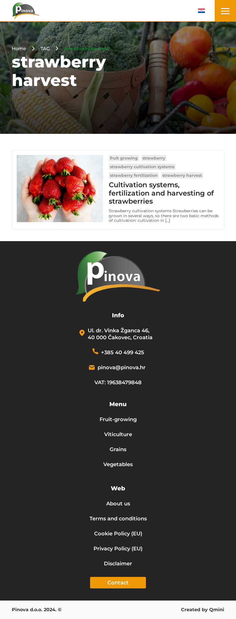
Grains (118, 449)
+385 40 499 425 (122, 352)
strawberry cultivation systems (142, 166)
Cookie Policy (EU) (118, 533)
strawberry (153, 158)
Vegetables (118, 464)
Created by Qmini (202, 610)
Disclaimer (118, 563)
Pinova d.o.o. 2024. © (37, 610)
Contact (118, 582)
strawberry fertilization (134, 175)
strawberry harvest (182, 175)
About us (118, 503)
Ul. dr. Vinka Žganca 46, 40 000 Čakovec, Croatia (120, 334)
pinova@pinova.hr (122, 367)
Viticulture (118, 434)
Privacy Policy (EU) (118, 548)
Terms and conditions (118, 518)
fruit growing (124, 158)
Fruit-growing (118, 419)
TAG (45, 48)
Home (19, 48)
